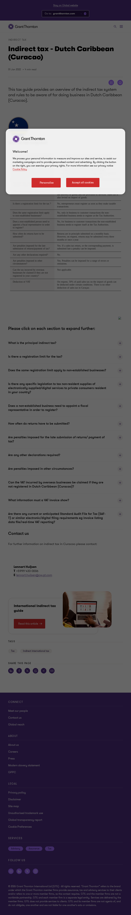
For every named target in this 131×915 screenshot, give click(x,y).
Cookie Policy (20, 169)
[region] (65, 161)
